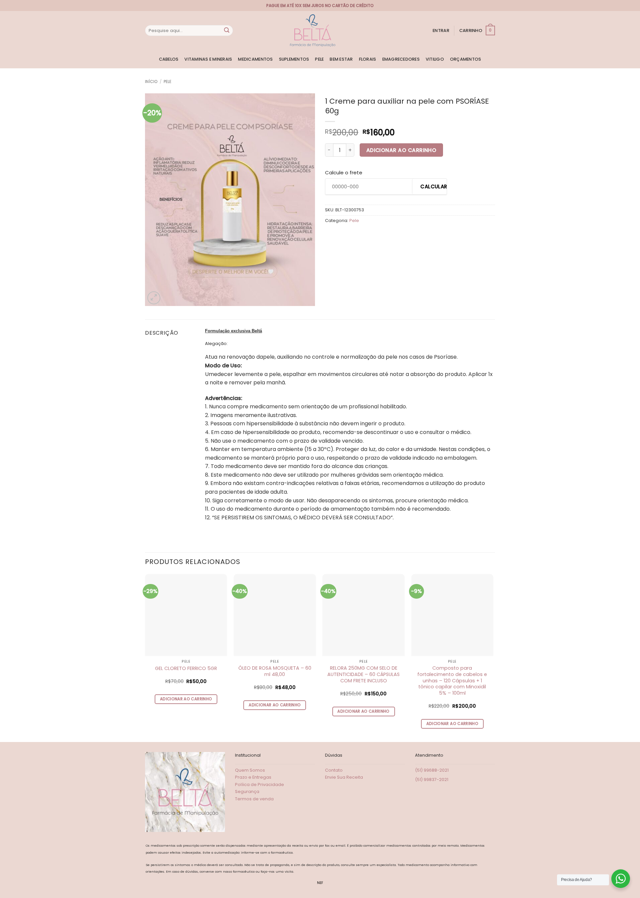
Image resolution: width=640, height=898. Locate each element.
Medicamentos (255, 59)
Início (151, 81)
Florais (367, 59)
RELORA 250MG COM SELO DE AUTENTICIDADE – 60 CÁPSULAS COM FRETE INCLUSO (363, 674)
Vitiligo (435, 59)
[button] (441, 31)
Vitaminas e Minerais (208, 59)
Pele (319, 59)
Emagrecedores (401, 59)
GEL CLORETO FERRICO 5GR (186, 668)
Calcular (433, 186)
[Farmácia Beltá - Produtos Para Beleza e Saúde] (313, 30)
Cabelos (169, 59)
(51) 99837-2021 (431, 779)
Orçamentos (465, 59)
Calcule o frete (343, 172)
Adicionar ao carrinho (401, 150)
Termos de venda (254, 799)
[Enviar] (226, 30)
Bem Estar (341, 59)
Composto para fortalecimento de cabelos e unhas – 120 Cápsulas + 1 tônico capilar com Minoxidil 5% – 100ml (452, 680)
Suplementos (294, 59)
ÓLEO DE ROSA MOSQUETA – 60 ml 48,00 (274, 671)
